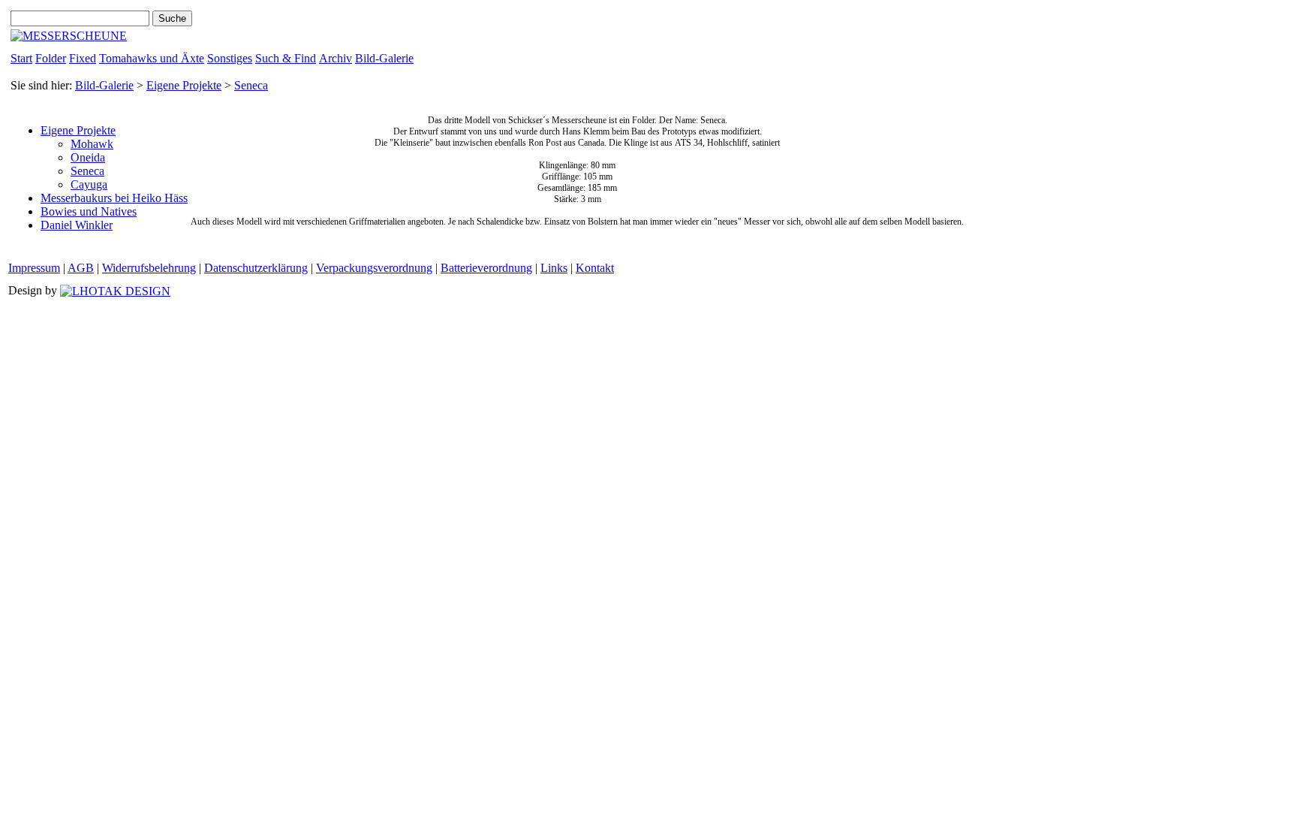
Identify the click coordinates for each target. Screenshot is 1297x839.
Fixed (82, 58)
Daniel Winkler (77, 225)
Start (21, 58)
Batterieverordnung (486, 267)
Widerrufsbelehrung (149, 267)
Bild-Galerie (384, 58)
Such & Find (285, 58)
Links (553, 267)
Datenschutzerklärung (256, 267)
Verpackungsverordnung (374, 267)
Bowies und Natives (89, 211)
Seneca (251, 85)
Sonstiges (229, 58)
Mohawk (92, 143)
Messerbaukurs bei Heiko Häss (114, 198)
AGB (81, 267)
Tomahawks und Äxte (151, 58)
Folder (50, 58)
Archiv (335, 58)
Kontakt (595, 267)
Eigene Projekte (183, 85)
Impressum (34, 267)
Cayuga (89, 184)
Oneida (88, 157)
